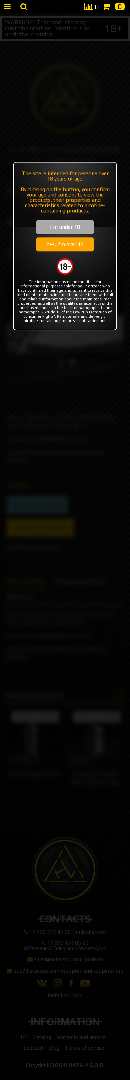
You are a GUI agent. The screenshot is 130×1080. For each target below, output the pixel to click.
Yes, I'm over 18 (65, 244)
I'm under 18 (65, 227)
